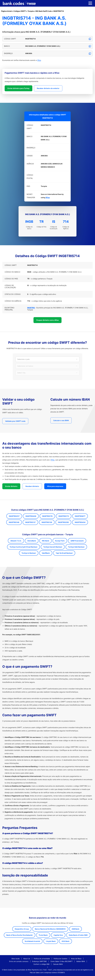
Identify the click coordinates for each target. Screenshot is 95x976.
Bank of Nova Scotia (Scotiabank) (19, 935)
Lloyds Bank (51, 941)
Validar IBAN (80, 961)
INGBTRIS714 (58, 11)
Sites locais (15, 959)
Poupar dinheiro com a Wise (47, 320)
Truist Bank (43, 935)
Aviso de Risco (76, 959)
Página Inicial (6, 11)
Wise (39, 60)
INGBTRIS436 (30, 516)
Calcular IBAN (58, 964)
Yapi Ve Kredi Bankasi (64, 553)
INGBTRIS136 (47, 522)
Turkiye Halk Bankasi (76, 547)
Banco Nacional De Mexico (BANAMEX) (50, 929)
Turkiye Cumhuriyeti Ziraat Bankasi (23, 547)
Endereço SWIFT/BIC (39, 961)
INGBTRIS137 (30, 522)
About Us (26, 959)
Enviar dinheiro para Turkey (18, 88)
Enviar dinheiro (11, 486)
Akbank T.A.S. (15, 541)
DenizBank (31, 541)
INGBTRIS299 (63, 522)
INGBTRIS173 (64, 516)
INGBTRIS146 (14, 522)
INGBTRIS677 (80, 516)
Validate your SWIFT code (15, 421)
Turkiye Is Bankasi (29, 553)
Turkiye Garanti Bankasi (52, 547)
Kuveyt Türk (60, 541)
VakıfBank (46, 553)
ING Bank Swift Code (43, 11)
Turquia (31, 11)
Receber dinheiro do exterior (48, 88)
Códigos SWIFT (19, 11)
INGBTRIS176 (47, 516)
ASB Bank (75, 929)
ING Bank (45, 541)
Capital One (58, 935)
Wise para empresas (55, 486)
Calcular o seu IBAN (61, 420)
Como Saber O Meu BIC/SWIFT (62, 961)
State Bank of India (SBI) (78, 935)
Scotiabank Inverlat (32, 941)
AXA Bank (65, 941)
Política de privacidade (42, 959)
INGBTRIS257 (14, 516)
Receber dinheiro (32, 486)
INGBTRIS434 (80, 522)
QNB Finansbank (77, 541)
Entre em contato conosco (18, 961)
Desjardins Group (22, 929)
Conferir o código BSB (41, 964)
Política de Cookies (60, 959)
